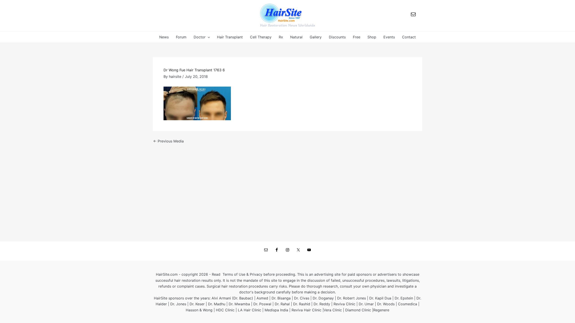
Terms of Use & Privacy (242, 274)
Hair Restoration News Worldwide (287, 25)
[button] (208, 37)
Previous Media (168, 141)
